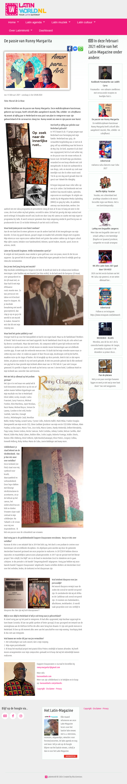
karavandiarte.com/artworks (51, 683)
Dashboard (46, 30)
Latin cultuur (84, 22)
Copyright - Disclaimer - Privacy (49, 688)
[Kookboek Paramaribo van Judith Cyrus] (105, 72)
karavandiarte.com (44, 676)
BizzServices (77, 776)
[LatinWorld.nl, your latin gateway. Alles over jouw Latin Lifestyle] (46, 776)
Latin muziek (59, 22)
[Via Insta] (21, 716)
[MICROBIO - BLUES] (105, 329)
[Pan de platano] (105, 366)
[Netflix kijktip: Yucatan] (105, 182)
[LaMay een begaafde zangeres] (105, 219)
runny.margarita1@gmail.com (48, 667)
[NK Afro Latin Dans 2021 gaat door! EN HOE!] (105, 256)
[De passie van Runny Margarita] (105, 110)
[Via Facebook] (13, 716)
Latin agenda (34, 22)
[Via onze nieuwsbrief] (5, 716)
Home (12, 22)
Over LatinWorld (19, 30)
